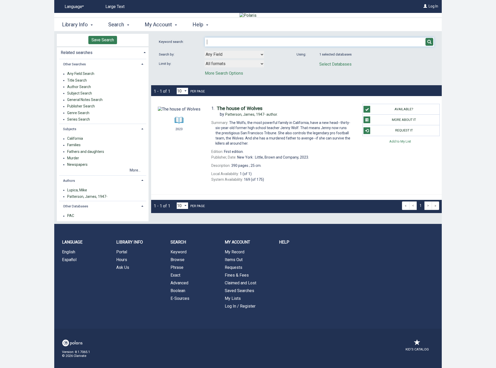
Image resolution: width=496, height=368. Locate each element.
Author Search (79, 87)
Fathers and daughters (85, 152)
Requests (233, 267)
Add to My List (400, 141)
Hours (121, 259)
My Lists (233, 298)
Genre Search (78, 113)
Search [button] (116, 24)
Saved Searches (239, 290)
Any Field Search (80, 74)
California (75, 139)
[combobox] (234, 54)
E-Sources (180, 298)
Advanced (179, 282)
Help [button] (198, 24)
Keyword (179, 251)
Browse (177, 259)
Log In (433, 6)
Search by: (167, 54)
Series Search (78, 119)
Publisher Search (81, 106)
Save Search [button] (102, 39)
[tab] (103, 52)
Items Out (234, 259)
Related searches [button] (76, 52)
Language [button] (72, 242)
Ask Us (122, 267)
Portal (121, 251)
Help (284, 242)
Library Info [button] (75, 24)
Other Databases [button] (75, 206)
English (68, 251)
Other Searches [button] (74, 64)
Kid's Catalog (417, 349)
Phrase (177, 267)
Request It (404, 130)
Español (69, 259)
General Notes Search (85, 100)
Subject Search (79, 93)
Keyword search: (171, 42)
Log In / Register (240, 306)
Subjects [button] (69, 129)
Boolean (178, 290)
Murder (73, 158)
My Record (234, 251)
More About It (404, 120)
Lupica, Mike (77, 190)
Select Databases (335, 64)
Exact (175, 275)
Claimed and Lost (240, 282)
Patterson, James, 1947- (87, 196)
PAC (70, 216)
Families (74, 145)
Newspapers (77, 164)
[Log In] (425, 6)
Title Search (77, 80)
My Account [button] (159, 24)
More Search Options (224, 73)
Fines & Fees (237, 275)
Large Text (115, 6)
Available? (403, 109)
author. (251, 114)
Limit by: (165, 64)
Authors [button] (69, 181)
